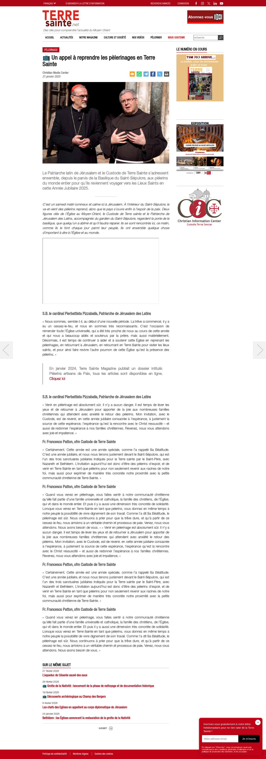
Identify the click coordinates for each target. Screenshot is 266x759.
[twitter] (159, 74)
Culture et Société (115, 37)
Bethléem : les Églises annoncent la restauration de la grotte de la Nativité (86, 718)
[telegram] (146, 74)
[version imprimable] (166, 74)
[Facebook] (196, 3)
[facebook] (152, 74)
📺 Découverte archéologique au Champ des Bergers (74, 696)
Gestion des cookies (104, 753)
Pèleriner (156, 37)
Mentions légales (80, 753)
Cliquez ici (57, 379)
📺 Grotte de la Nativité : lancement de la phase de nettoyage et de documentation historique (98, 686)
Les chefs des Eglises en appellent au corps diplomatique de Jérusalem (85, 707)
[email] (132, 74)
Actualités (66, 37)
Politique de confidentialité (55, 753)
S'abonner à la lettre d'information (85, 3)
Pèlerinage (51, 49)
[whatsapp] (139, 74)
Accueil (49, 37)
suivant (103, 728)
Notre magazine (88, 37)
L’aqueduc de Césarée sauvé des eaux (65, 675)
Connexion (183, 3)
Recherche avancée (160, 3)
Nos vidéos (138, 37)
